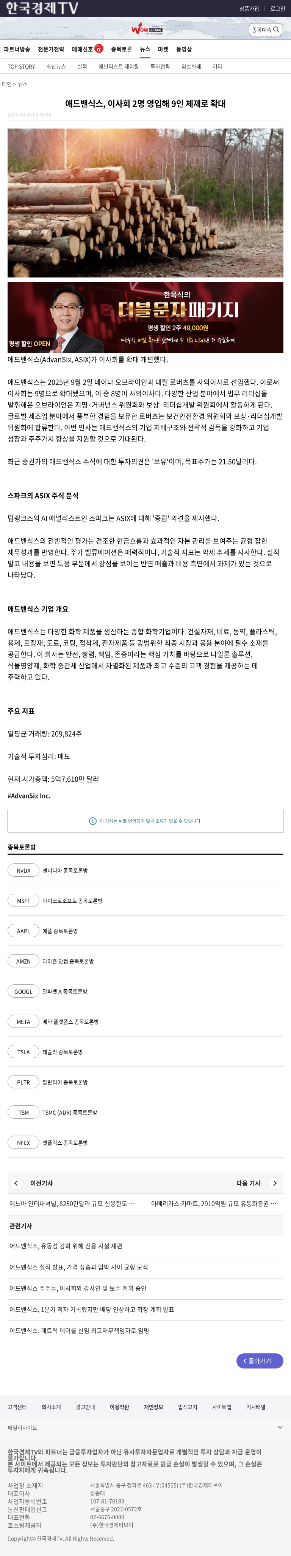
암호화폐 (191, 66)
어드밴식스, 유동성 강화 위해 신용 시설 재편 (65, 1245)
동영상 (184, 49)
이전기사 (41, 1182)
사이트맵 (221, 1406)
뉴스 (145, 49)
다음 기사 (248, 1182)
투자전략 (160, 66)
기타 (217, 66)
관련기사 (20, 1225)
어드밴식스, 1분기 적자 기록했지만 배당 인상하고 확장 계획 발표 (91, 1309)
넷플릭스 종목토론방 (52, 1142)
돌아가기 (260, 1360)
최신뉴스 (56, 66)
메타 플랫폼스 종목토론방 (58, 1021)
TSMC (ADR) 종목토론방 (58, 1112)
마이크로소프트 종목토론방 (60, 900)
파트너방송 (17, 49)
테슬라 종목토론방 (50, 1051)
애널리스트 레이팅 (119, 66)
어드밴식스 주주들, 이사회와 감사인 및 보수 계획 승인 (78, 1288)
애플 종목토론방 (47, 931)
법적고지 (187, 1406)
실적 (82, 66)
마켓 (163, 49)
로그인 (278, 8)
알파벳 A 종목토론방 (51, 991)
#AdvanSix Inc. (29, 795)
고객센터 (17, 1406)
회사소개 (51, 1406)
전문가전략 (51, 49)
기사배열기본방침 (255, 1410)
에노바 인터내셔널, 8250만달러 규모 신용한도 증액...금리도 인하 (74, 1203)
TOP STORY (21, 66)
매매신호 (83, 49)
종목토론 (121, 49)
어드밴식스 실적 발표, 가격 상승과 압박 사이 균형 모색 (78, 1266)
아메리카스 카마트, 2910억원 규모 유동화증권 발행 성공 (216, 1203)
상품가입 (249, 8)
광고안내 (85, 1406)
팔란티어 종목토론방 (52, 1082)
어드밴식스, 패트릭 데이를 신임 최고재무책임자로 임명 (79, 1330)
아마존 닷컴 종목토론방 (55, 961)
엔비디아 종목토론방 (52, 870)
